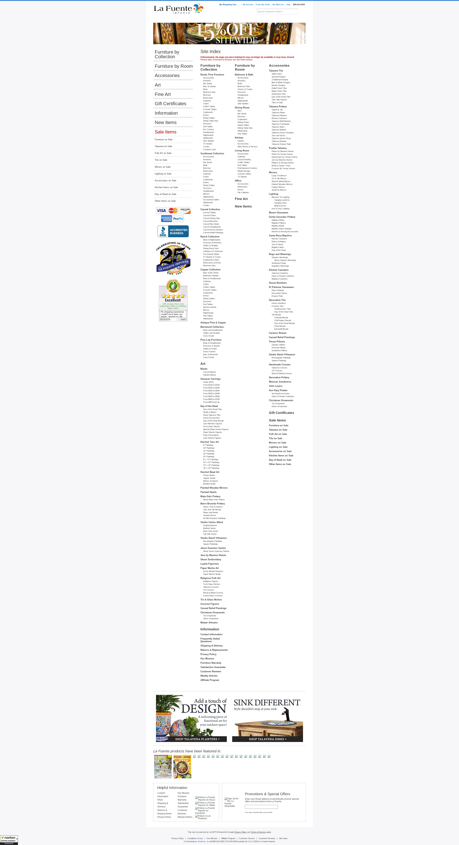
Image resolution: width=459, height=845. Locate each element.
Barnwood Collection (212, 327)
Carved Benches (210, 221)
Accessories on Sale (165, 180)
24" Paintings (208, 456)
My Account (248, 4)
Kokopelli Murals (281, 329)
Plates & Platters (279, 241)
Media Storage (244, 171)
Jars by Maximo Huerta (213, 555)
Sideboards (208, 138)
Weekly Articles (208, 675)
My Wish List (278, 4)
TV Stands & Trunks (212, 257)
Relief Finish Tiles (279, 88)
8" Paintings (208, 445)
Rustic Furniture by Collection (168, 19)
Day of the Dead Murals (213, 421)
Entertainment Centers (247, 168)
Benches (207, 95)
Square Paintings (210, 544)
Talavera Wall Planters (281, 121)
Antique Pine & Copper (213, 322)
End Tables (208, 126)
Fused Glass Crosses (213, 596)
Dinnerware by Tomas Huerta (284, 157)
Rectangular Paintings (212, 541)
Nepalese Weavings (280, 266)
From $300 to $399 (211, 391)
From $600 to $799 (211, 399)
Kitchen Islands (209, 307)
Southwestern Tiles (282, 309)
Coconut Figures (209, 604)
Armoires (207, 81)
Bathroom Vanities (211, 275)
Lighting (281, 19)
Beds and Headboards (213, 330)
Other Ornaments (211, 618)
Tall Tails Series (210, 534)
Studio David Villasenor (213, 538)
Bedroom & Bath (244, 74)
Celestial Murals (281, 317)
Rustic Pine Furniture (212, 74)
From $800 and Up (211, 402)
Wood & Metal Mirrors (281, 181)
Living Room (242, 150)
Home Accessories (221, 19)
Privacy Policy (208, 654)
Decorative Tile (277, 300)
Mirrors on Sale (163, 167)
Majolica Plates (278, 220)
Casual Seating (244, 159)
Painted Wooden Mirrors (214, 487)
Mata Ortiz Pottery (210, 496)
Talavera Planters (279, 115)
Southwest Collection (212, 153)
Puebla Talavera (278, 148)
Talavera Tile (276, 70)
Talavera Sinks (278, 127)
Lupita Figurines (209, 563)
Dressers (207, 124)
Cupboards (208, 112)
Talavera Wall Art (279, 130)
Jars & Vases (277, 244)
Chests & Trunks (245, 89)
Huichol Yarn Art (209, 442)
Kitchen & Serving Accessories (285, 231)
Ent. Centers (208, 129)
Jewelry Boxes (209, 515)
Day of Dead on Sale (165, 194)
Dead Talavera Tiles (212, 415)
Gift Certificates (170, 103)
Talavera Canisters (280, 273)
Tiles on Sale (277, 102)
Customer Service (247, 838)
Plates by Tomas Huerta (282, 154)
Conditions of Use (195, 838)
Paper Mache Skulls (212, 574)
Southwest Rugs (279, 263)
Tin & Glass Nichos (211, 426)
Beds (205, 89)
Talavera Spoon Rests (281, 138)
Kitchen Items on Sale (166, 187)
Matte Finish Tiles (279, 91)
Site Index (283, 838)
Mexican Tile (246, 19)
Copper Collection (210, 269)
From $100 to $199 (211, 385)
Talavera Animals (279, 141)
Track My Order (263, 4)
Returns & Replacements (214, 650)
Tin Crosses (208, 590)
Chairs (206, 103)
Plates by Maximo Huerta (283, 151)
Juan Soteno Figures (212, 438)
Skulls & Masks (210, 412)
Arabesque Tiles (279, 94)
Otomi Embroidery (210, 559)
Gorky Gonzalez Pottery (282, 217)
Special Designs (279, 77)
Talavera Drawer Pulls (281, 144)
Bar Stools (207, 83)
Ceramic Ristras (278, 333)
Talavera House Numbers (283, 133)
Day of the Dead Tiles (212, 409)
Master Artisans (209, 622)
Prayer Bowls (209, 475)
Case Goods (208, 336)
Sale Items (297, 19)
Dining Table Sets (210, 121)
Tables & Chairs (210, 349)
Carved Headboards (212, 227)
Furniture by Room (174, 66)
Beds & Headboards (212, 278)
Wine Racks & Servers (247, 146)
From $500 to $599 (211, 396)
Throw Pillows (277, 341)
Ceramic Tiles (278, 306)
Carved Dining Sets (211, 218)
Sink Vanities (208, 141)
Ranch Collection (209, 236)
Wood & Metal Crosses (213, 593)
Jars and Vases (278, 135)
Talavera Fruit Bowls (280, 124)
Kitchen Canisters (279, 118)
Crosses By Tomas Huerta (283, 168)
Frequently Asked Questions (210, 640)
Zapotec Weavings (280, 257)
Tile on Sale (161, 160)
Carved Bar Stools (211, 224)
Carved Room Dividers (213, 230)
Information (166, 113)
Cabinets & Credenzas (213, 251)
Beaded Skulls (209, 484)
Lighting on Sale (163, 173)
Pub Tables (208, 316)
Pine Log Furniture (210, 339)
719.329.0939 (231, 841)
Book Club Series (210, 531)
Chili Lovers (275, 386)
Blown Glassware (278, 212)
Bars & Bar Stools (211, 273)
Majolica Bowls (278, 226)
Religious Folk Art (210, 578)
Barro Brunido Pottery (212, 503)
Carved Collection (210, 209)
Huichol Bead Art (209, 472)
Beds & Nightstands (211, 240)
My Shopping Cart (228, 4)
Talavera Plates (278, 112)
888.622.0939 (299, 4)
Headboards (208, 132)
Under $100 (208, 382)
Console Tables (210, 109)
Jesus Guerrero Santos (213, 548)
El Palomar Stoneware (281, 287)
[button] (9, 840)
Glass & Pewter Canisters (283, 276)
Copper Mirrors (278, 187)
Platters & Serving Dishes (283, 163)
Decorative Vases (279, 293)
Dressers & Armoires (212, 243)
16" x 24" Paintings (211, 468)
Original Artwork (210, 525)
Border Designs (278, 85)
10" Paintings (208, 448)
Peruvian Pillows (279, 348)
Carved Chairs (209, 215)
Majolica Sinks (278, 247)
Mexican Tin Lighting (280, 197)
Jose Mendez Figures (212, 423)
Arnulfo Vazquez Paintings (214, 518)
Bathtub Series (209, 528)
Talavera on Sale (163, 146)
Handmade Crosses (279, 364)
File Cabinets (243, 192)
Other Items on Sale (165, 201)
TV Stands (207, 144)
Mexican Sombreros (280, 381)
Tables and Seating (211, 333)
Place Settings (278, 290)
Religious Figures (210, 581)
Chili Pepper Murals (282, 320)
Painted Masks (209, 375)
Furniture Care (209, 149)
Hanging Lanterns (282, 200)
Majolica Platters (279, 223)
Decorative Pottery (279, 377)
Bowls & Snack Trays (281, 165)
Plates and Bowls (210, 512)
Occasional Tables (211, 200)
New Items (166, 122)
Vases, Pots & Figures (213, 507)
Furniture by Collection (167, 54)
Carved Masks (209, 372)
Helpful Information (172, 788)
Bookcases (208, 98)
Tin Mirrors (269, 19)
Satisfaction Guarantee (213, 667)
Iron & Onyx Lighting (280, 208)
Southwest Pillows (279, 350)
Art (238, 19)
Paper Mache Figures (212, 432)
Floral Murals (280, 326)
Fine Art (163, 94)
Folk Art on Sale (163, 153)
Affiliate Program (209, 680)
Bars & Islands (209, 86)
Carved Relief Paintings (213, 232)
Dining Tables (209, 118)
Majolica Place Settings (282, 229)
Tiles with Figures (279, 100)
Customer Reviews (210, 671)
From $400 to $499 (211, 393)
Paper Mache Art (209, 568)
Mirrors (206, 194)
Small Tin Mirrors (279, 190)
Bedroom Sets (209, 92)
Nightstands (208, 135)
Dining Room (242, 107)
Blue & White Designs (281, 82)
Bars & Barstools (210, 354)
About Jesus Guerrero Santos (216, 551)
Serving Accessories (281, 393)
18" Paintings (208, 454)
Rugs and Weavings (280, 254)
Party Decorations (211, 435)
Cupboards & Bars (211, 260)
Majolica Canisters (280, 279)
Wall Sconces (280, 206)
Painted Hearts (208, 492)
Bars (240, 111)
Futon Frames (209, 351)
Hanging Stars (280, 203)
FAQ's (160, 800)
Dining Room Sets (211, 248)
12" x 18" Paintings (211, 465)
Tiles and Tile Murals (212, 510)
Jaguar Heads (209, 478)
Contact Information (211, 634)
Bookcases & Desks (212, 263)
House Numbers (278, 282)
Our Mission (207, 658)
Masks (203, 368)
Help (288, 4)
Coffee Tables (209, 106)
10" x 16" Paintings (211, 462)
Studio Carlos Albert (211, 522)
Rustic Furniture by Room (196, 19)
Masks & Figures (210, 481)
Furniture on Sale (163, 139)
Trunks (206, 146)
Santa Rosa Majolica (280, 235)
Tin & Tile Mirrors (279, 178)
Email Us (202, 841)
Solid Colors (277, 74)
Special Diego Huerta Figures (216, 429)
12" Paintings (208, 451)
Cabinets (207, 101)
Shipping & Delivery (211, 645)
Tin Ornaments (209, 616)
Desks (206, 115)
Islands (241, 141)
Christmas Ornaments (212, 612)
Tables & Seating (210, 245)
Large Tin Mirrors (279, 176)
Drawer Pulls (277, 296)
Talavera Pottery (256, 19)
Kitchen (239, 137)
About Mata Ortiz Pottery (214, 499)
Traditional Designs (280, 79)
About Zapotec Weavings (285, 260)
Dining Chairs (243, 122)
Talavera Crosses (211, 587)
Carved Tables (209, 212)
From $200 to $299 (211, 388)
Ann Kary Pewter (278, 390)
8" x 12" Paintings (210, 459)
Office (238, 180)
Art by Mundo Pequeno (213, 571)
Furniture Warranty (210, 663)
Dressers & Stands (211, 346)
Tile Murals (276, 315)
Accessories (167, 75)
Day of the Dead (209, 406)
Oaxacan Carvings (210, 379)
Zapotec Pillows (278, 345)
